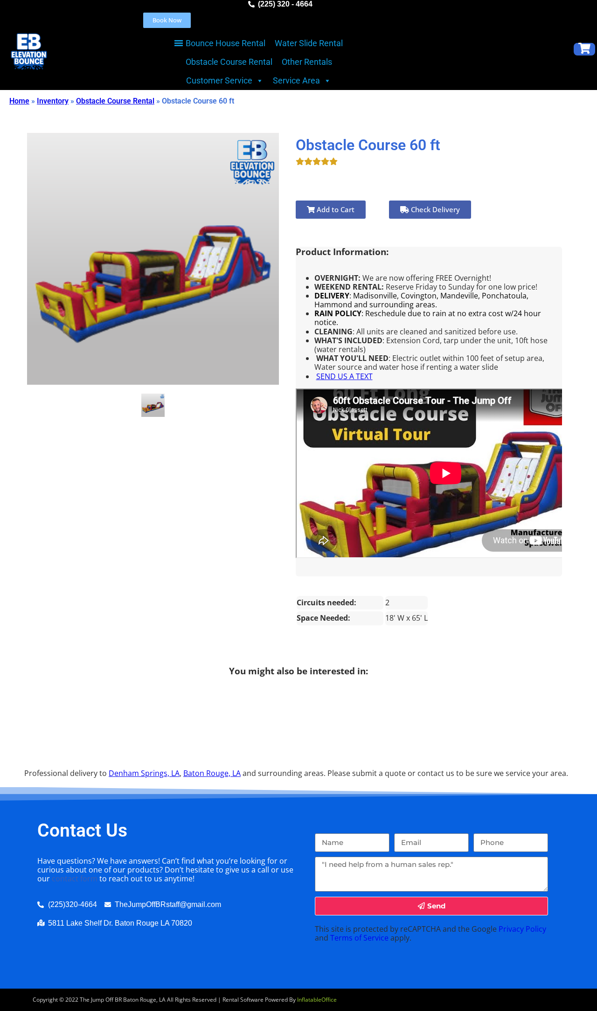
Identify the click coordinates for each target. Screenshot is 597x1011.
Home (19, 101)
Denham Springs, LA (144, 773)
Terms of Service (359, 938)
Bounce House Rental (225, 43)
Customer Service (219, 80)
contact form (74, 878)
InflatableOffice (317, 1000)
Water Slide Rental (309, 43)
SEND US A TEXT (344, 376)
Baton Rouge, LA (212, 773)
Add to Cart (334, 209)
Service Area (296, 80)
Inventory (53, 101)
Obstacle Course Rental (229, 62)
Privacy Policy (522, 929)
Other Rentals (307, 62)
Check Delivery (434, 209)
